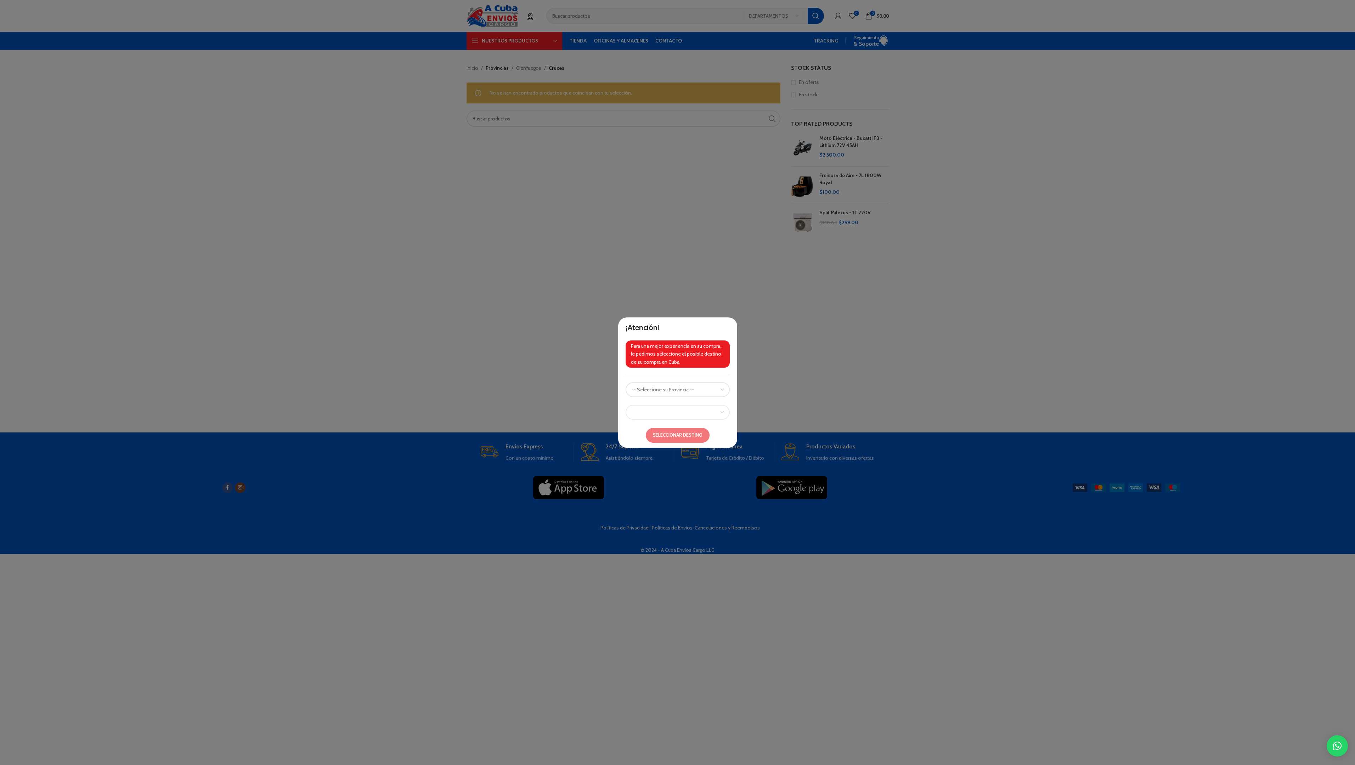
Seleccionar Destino (677, 435)
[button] (1337, 745)
